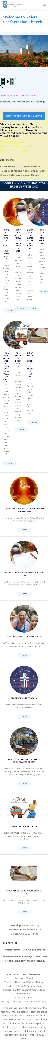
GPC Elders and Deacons (42, 255)
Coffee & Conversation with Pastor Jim (18, 255)
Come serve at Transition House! (30, 255)
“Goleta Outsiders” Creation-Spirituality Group (6, 393)
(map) (25, 150)
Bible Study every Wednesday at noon (30, 393)
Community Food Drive (18, 393)
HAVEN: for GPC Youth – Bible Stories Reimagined (6, 255)
